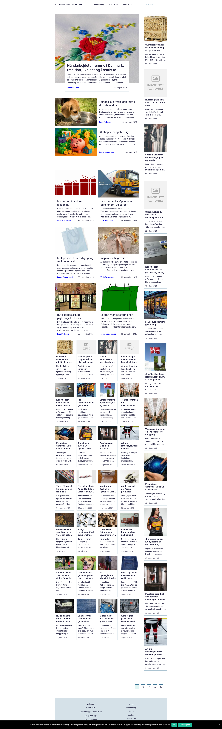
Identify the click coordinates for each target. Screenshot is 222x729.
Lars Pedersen (73, 88)
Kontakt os (127, 4)
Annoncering (99, 4)
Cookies (117, 4)
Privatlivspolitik (185, 725)
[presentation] (60, 48)
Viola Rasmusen (64, 220)
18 (161, 687)
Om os (109, 4)
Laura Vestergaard (107, 152)
